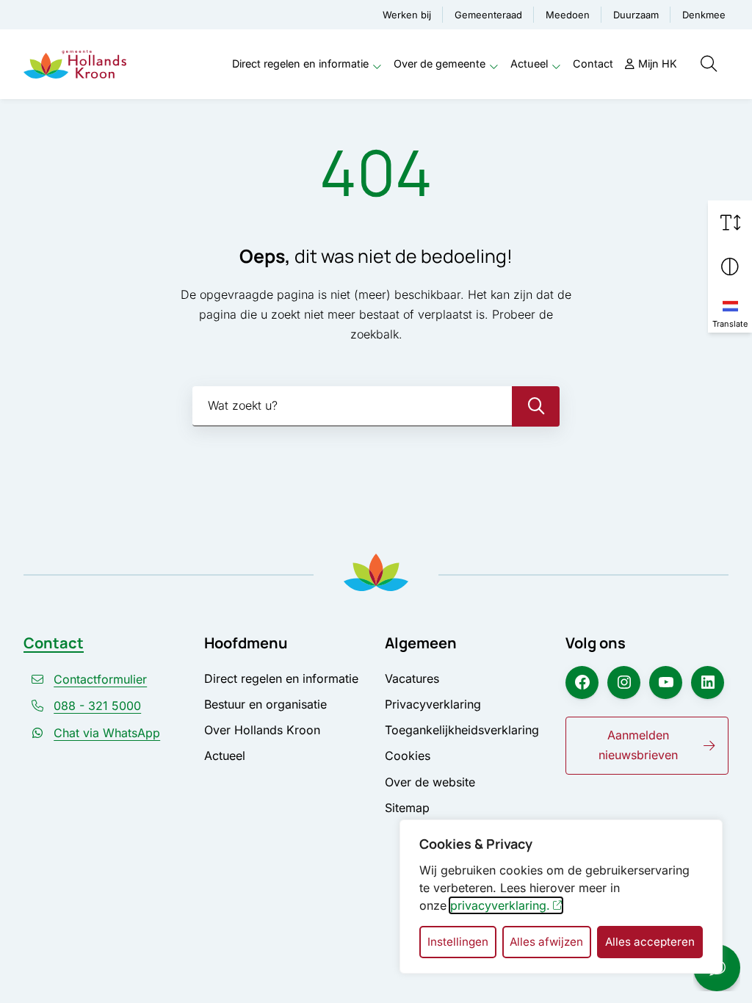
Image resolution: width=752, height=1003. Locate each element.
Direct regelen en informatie (300, 63)
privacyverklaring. (500, 905)
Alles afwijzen (546, 942)
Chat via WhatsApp (107, 732)
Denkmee (704, 15)
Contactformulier (100, 679)
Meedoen (568, 15)
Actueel (529, 63)
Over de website (430, 782)
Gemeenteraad (488, 15)
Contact (593, 63)
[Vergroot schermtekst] (730, 222)
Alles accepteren (650, 942)
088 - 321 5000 (97, 705)
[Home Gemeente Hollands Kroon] (75, 64)
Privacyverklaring (433, 704)
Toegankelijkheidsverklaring (462, 730)
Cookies (407, 755)
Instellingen (457, 942)
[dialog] (561, 896)
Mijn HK (657, 63)
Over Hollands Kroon (262, 730)
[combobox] (376, 406)
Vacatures (412, 678)
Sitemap (407, 807)
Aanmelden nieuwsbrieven (638, 745)
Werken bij (407, 15)
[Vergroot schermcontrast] (730, 267)
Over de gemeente (439, 63)
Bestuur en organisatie (265, 704)
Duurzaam (636, 15)
